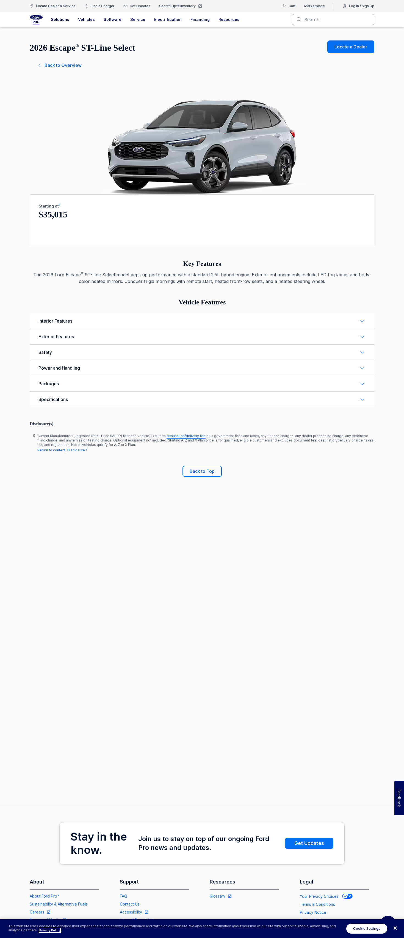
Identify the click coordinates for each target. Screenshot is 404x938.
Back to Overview (63, 65)
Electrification (168, 19)
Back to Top (202, 471)
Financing (200, 19)
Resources (228, 19)
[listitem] (202, 443)
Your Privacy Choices (319, 896)
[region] (202, 928)
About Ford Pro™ (45, 896)
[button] (202, 321)
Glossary (217, 896)
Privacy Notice (313, 912)
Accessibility (131, 912)
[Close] (395, 928)
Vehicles (86, 19)
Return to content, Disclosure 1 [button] (62, 450)
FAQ (123, 896)
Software (112, 19)
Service (137, 19)
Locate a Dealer (350, 47)
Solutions (60, 19)
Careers (37, 912)
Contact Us (130, 904)
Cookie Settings (366, 928)
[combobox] (337, 19)
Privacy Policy (49, 930)
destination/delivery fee (186, 436)
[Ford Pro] (36, 19)
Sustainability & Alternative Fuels (59, 904)
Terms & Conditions (317, 904)
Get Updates (309, 843)
